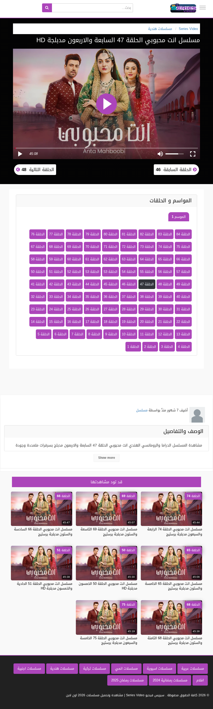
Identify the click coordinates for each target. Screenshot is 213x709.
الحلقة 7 (77, 334)
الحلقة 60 (74, 259)
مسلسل (142, 410)
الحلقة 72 (129, 246)
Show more (106, 458)
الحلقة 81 (129, 234)
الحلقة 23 (38, 309)
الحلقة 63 (129, 259)
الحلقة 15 (56, 321)
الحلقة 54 (129, 271)
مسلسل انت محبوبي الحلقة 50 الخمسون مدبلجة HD (108, 586)
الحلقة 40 (183, 296)
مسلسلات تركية (94, 668)
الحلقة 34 (74, 296)
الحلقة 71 (110, 246)
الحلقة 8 (94, 334)
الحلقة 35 (92, 296)
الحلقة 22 (183, 321)
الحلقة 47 (147, 284)
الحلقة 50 (38, 271)
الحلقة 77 (56, 234)
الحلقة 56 (165, 271)
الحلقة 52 (74, 271)
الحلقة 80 (110, 234)
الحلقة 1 (133, 346)
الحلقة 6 (60, 334)
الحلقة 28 (129, 309)
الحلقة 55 (147, 271)
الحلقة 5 (44, 334)
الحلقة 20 (147, 321)
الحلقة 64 (147, 259)
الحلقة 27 (110, 309)
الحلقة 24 (56, 309)
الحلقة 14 (38, 321)
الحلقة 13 (183, 334)
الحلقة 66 (183, 259)
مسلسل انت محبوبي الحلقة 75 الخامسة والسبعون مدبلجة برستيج (108, 640)
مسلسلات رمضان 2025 (127, 680)
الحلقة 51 (56, 271)
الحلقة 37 (129, 296)
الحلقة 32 (38, 296)
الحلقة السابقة (174, 169)
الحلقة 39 (165, 296)
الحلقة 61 (92, 259)
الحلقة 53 (110, 271)
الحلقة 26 (92, 309)
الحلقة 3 (167, 346)
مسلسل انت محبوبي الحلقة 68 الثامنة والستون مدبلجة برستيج (175, 640)
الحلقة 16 (74, 321)
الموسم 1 (179, 217)
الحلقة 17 (92, 321)
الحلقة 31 (183, 309)
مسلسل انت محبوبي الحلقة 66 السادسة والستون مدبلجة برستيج (43, 531)
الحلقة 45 (110, 284)
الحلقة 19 (129, 321)
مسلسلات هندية (62, 668)
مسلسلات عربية (192, 668)
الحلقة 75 (183, 246)
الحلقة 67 (38, 246)
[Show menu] (202, 7)
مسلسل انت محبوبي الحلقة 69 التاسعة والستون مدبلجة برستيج (109, 531)
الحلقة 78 (74, 234)
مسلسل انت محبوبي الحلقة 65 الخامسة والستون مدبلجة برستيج (173, 586)
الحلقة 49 (183, 284)
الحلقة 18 (110, 321)
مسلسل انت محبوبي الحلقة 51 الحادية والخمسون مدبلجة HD (44, 586)
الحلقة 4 (184, 346)
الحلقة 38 (147, 296)
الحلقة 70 (92, 246)
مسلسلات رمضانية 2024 (170, 680)
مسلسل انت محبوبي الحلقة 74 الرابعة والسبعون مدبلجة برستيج (174, 531)
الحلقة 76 (38, 234)
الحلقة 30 (165, 309)
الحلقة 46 (129, 284)
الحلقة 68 (56, 246)
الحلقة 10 (129, 334)
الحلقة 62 (110, 259)
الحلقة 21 (165, 321)
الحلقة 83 (165, 234)
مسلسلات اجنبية (29, 668)
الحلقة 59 (56, 259)
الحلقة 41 (38, 284)
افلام (200, 680)
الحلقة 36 (110, 296)
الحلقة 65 (165, 259)
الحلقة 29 (147, 309)
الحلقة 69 (74, 246)
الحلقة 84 (183, 234)
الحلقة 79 (92, 234)
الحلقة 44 (92, 284)
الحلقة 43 (74, 284)
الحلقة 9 (111, 334)
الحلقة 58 (38, 259)
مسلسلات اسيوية (159, 668)
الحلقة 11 (147, 334)
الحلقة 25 (74, 309)
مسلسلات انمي (126, 668)
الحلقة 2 (150, 346)
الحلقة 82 (147, 234)
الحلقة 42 (56, 284)
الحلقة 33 (56, 296)
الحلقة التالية (37, 169)
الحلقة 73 (147, 246)
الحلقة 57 (183, 271)
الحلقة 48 (165, 284)
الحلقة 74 (165, 246)
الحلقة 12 (165, 334)
